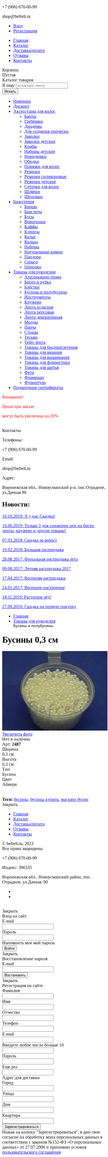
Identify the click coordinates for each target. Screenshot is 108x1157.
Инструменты (37, 297)
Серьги (31, 262)
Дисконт (21, 106)
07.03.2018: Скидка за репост (29, 540)
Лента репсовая (39, 312)
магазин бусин (74, 799)
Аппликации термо (42, 277)
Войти (9, 948)
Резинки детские (40, 181)
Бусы (29, 216)
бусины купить (44, 799)
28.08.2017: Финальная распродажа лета (40, 559)
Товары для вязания (43, 352)
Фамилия (11, 990)
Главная (20, 40)
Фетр (29, 372)
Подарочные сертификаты (38, 387)
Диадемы (33, 126)
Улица (8, 1093)
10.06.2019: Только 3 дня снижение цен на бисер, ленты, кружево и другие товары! (48, 528)
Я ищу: (9, 85)
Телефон (10, 1023)
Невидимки (35, 156)
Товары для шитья (41, 367)
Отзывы (21, 55)
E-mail (8, 921)
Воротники (35, 221)
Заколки (32, 136)
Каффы (31, 226)
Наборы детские (39, 151)
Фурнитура (35, 382)
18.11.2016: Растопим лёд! (26, 597)
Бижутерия (23, 201)
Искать (10, 91)
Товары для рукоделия (34, 272)
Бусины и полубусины (45, 292)
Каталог (21, 45)
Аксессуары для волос (34, 111)
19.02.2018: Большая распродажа (33, 549)
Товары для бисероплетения (51, 347)
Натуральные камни (43, 251)
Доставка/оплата (29, 50)
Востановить (15, 975)
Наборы (31, 246)
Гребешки (33, 121)
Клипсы (32, 231)
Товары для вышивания (46, 357)
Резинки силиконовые (45, 176)
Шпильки (33, 196)
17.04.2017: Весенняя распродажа (33, 578)
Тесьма (30, 337)
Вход (18, 25)
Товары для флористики (47, 362)
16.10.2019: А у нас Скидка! (28, 516)
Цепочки (32, 267)
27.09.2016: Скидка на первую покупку (39, 606)
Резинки (32, 171)
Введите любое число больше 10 (33, 1045)
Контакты (22, 60)
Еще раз (9, 1066)
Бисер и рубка (37, 282)
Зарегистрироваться (21, 1127)
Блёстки (32, 287)
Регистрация (25, 30)
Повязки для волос (42, 166)
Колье (29, 236)
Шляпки (32, 191)
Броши (30, 206)
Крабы (30, 146)
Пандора (32, 257)
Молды (31, 322)
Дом (6, 1104)
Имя (6, 1001)
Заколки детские (39, 141)
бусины (21, 799)
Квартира (11, 1115)
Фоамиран (34, 377)
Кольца (31, 241)
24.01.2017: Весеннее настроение (33, 587)
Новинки (22, 101)
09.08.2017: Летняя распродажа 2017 (36, 568)
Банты (30, 116)
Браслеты (33, 211)
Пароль (9, 932)
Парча (30, 327)
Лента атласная (38, 307)
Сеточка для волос (41, 186)
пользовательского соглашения (31, 1152)
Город (7, 1082)
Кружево (32, 302)
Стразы (31, 332)
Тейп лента (34, 342)
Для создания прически (46, 131)
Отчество (11, 1012)
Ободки (31, 161)
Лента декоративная (43, 317)
